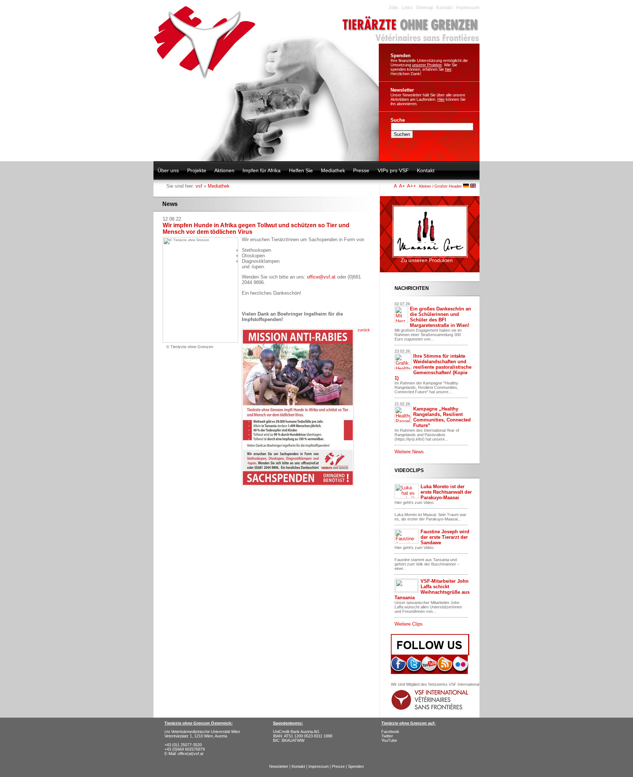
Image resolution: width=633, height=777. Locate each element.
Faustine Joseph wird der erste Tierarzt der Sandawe (445, 537)
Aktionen (224, 170)
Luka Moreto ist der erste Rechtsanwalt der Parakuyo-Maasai (446, 492)
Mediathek (333, 170)
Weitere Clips (409, 624)
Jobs (393, 7)
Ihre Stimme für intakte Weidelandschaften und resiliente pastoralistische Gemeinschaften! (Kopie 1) (433, 367)
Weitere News (409, 451)
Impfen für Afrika (262, 170)
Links (407, 7)
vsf (199, 186)
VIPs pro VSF (393, 170)
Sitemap (424, 7)
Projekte (196, 170)
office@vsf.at (321, 277)
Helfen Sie (301, 170)
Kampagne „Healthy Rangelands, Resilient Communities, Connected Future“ (442, 417)
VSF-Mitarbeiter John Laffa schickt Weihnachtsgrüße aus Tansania (432, 589)
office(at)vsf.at (190, 753)
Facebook (390, 731)
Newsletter (402, 90)
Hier (441, 99)
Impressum (468, 7)
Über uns (168, 170)
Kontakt (444, 7)
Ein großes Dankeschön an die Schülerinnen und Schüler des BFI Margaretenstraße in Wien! (440, 317)
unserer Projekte (427, 65)
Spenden (400, 55)
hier (448, 69)
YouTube (389, 740)
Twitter (387, 736)
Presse (361, 170)
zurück (364, 330)
